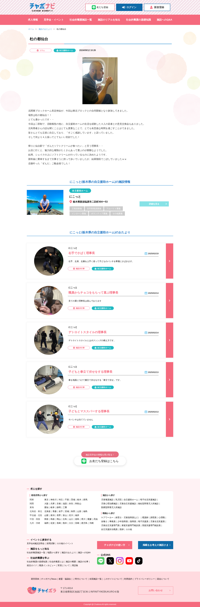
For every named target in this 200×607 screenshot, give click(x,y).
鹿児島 (84, 523)
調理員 (153, 517)
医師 (122, 529)
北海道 (47, 511)
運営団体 (35, 579)
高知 (96, 519)
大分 (71, 523)
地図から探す (53, 552)
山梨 (46, 515)
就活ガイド (32, 565)
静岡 (59, 507)
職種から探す (109, 513)
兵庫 (53, 503)
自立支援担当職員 (109, 529)
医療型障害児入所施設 (111, 507)
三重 (65, 507)
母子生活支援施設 (148, 499)
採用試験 (51, 543)
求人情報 (33, 19)
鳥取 (46, 519)
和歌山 (78, 503)
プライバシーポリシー (144, 579)
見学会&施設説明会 (36, 543)
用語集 (75, 565)
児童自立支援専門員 (110, 525)
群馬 (85, 499)
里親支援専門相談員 (151, 525)
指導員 (133, 521)
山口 (71, 519)
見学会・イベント (54, 19)
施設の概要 (71, 561)
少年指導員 (123, 521)
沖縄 (91, 523)
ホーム (31, 29)
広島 (65, 519)
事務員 (112, 521)
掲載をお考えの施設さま (156, 545)
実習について (64, 565)
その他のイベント (65, 543)
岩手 (61, 511)
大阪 (46, 503)
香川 (83, 519)
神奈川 (54, 499)
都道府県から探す (39, 495)
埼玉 (61, 499)
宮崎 (77, 523)
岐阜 (53, 507)
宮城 (67, 511)
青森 (55, 511)
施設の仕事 (83, 561)
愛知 (46, 507)
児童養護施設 (107, 499)
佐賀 (53, 523)
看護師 (145, 517)
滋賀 (65, 503)
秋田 (73, 511)
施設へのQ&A (164, 19)
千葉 (67, 499)
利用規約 (128, 579)
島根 (53, 519)
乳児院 (119, 499)
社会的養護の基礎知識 (138, 19)
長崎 (59, 523)
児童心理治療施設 (109, 503)
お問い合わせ (156, 590)
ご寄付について (80, 579)
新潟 (53, 515)
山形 (79, 511)
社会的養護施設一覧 (81, 19)
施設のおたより (45, 29)
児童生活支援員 (157, 521)
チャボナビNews (49, 579)
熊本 (65, 523)
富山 (65, 515)
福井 (77, 515)
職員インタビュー (47, 565)
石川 (71, 515)
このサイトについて (113, 579)
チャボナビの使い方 (114, 545)
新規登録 (159, 7)
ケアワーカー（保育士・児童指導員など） (120, 517)
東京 (46, 499)
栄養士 (104, 521)
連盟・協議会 (65, 579)
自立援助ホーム (131, 499)
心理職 (162, 517)
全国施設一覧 (95, 579)
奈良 (71, 503)
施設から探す (109, 495)
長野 (59, 515)
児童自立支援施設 (128, 503)
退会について (163, 579)
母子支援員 (143, 521)
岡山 (59, 519)
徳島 (77, 519)
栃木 (79, 499)
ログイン (131, 7)
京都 (59, 503)
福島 (85, 511)
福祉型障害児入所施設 (148, 503)
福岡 (46, 523)
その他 (129, 529)
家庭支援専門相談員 (131, 525)
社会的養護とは (56, 561)
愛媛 (89, 519)
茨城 (73, 499)
